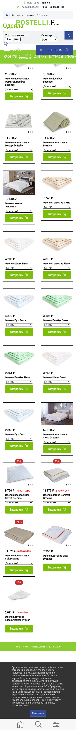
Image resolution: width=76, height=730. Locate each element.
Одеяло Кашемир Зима (56, 202)
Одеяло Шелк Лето (54, 377)
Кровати (10, 56)
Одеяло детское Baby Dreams (55, 557)
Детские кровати (25, 56)
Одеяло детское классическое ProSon (17, 618)
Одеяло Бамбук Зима (55, 320)
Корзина (55, 50)
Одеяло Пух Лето (15, 434)
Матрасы (56, 56)
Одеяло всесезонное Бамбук (55, 144)
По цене (13, 39)
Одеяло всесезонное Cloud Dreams (55, 436)
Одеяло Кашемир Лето (56, 263)
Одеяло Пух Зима (15, 320)
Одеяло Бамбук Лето (17, 377)
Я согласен (38, 713)
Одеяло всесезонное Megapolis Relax (17, 144)
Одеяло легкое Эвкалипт (13, 205)
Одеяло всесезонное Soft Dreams (17, 557)
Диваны (40, 56)
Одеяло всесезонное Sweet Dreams (17, 496)
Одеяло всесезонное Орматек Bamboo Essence (17, 81)
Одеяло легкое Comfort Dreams (56, 496)
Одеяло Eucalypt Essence (52, 80)
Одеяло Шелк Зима (16, 263)
